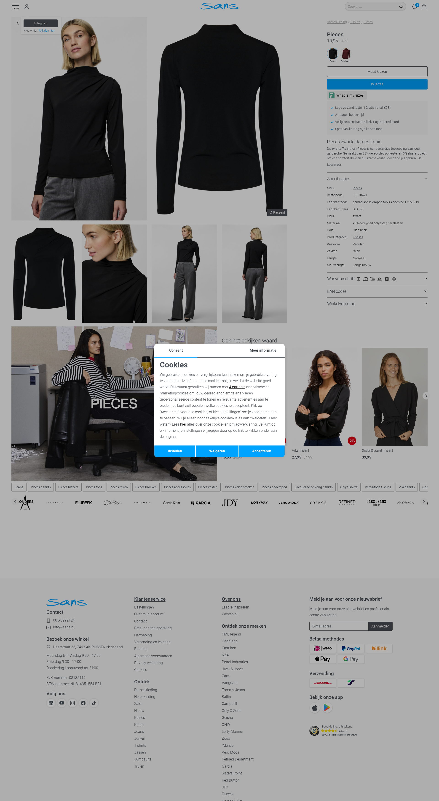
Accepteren (261, 451)
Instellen (175, 451)
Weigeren (217, 451)
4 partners (237, 387)
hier (183, 424)
